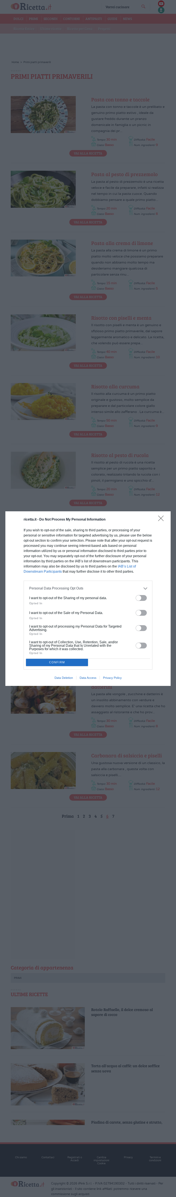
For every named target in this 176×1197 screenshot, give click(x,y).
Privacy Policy (112, 677)
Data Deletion (64, 677)
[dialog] (88, 598)
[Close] (162, 520)
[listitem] (88, 588)
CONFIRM (57, 662)
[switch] (141, 598)
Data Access (88, 677)
